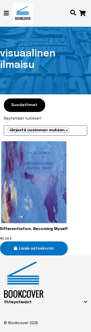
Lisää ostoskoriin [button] (36, 249)
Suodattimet (24, 105)
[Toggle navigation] (8, 13)
